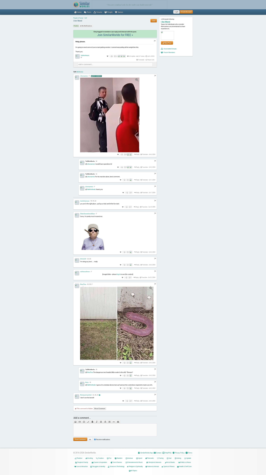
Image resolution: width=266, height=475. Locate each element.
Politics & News (185, 462)
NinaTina (83, 284)
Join (153, 21)
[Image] (75, 422)
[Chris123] (77, 260)
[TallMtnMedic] (77, 56)
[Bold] (92, 422)
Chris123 (83, 259)
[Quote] (118, 422)
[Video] (80, 422)
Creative (101, 458)
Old (82, 72)
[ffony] (82, 384)
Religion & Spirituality (136, 466)
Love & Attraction (82, 466)
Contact (158, 453)
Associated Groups (170, 49)
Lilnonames (84, 76)
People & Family (78, 18)
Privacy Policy (180, 453)
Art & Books (171, 462)
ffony (87, 382)
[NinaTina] (77, 286)
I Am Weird (77, 21)
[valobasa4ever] (77, 273)
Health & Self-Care (185, 466)
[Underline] (101, 422)
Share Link (150, 60)
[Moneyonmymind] (77, 397)
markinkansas (84, 201)
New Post (167, 43)
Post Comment (80, 439)
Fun (109, 458)
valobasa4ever (85, 271)
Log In (176, 12)
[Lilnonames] (77, 78)
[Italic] (97, 422)
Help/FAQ (167, 453)
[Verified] (99, 395)
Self (85, 18)
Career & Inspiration (100, 462)
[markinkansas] (77, 203)
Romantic (150, 458)
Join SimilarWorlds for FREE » (115, 35)
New (78, 72)
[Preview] (90, 439)
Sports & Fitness (169, 466)
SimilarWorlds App (146, 453)
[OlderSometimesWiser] (77, 215)
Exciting (90, 458)
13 (132, 56)
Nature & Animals (153, 466)
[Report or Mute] (155, 41)
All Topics (134, 470)
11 (117, 56)
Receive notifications (103, 439)
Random (119, 458)
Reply (137, 154)
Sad (169, 458)
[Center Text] (105, 422)
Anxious (130, 458)
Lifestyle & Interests (154, 462)
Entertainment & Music (135, 462)
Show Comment (99, 408)
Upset (140, 458)
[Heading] (109, 422)
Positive (79, 458)
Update (188, 458)
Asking (178, 458)
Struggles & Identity (98, 466)
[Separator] (114, 422)
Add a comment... (82, 417)
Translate (141, 60)
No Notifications (87, 26)
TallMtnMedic (85, 55)
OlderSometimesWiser (87, 214)
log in (118, 274)
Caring (161, 458)
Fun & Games (117, 462)
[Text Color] (88, 422)
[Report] (155, 75)
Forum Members (169, 52)
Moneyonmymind (85, 395)
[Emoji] (84, 422)
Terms (190, 453)
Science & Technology (116, 466)
